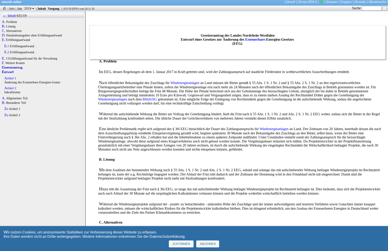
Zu (6, 109)
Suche (357, 8)
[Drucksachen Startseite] (4, 8)
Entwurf (8, 72)
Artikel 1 (10, 78)
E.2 (6, 52)
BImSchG (150, 99)
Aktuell (290, 2)
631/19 (67, 8)
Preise (303, 2)
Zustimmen (181, 244)
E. (3, 40)
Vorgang (53, 8)
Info (12, 8)
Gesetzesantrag (12, 67)
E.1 (6, 46)
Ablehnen (208, 244)
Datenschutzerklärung (167, 236)
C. (3, 31)
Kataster (332, 2)
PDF (75, 8)
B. (3, 26)
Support (347, 2)
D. (3, 35)
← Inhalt (9, 16)
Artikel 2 (10, 88)
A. (3, 22)
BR (321, 2)
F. (3, 63)
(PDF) (312, 2)
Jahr (20, 8)
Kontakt (361, 2)
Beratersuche (378, 2)
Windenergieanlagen (184, 83)
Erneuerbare (255, 39)
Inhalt (42, 8)
